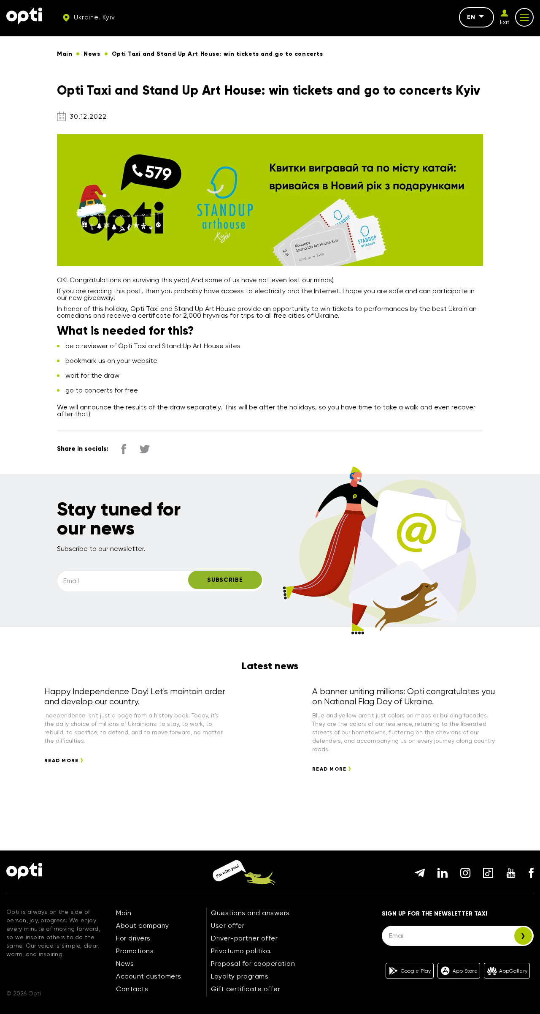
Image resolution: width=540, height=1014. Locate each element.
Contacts (132, 989)
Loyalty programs (239, 976)
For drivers (133, 938)
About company (142, 925)
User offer (227, 925)
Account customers (148, 976)
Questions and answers (250, 913)
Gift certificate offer (245, 989)
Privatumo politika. (241, 951)
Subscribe (225, 579)
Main (123, 913)
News (125, 963)
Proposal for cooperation (253, 963)
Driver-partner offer (244, 938)
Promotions (135, 951)
